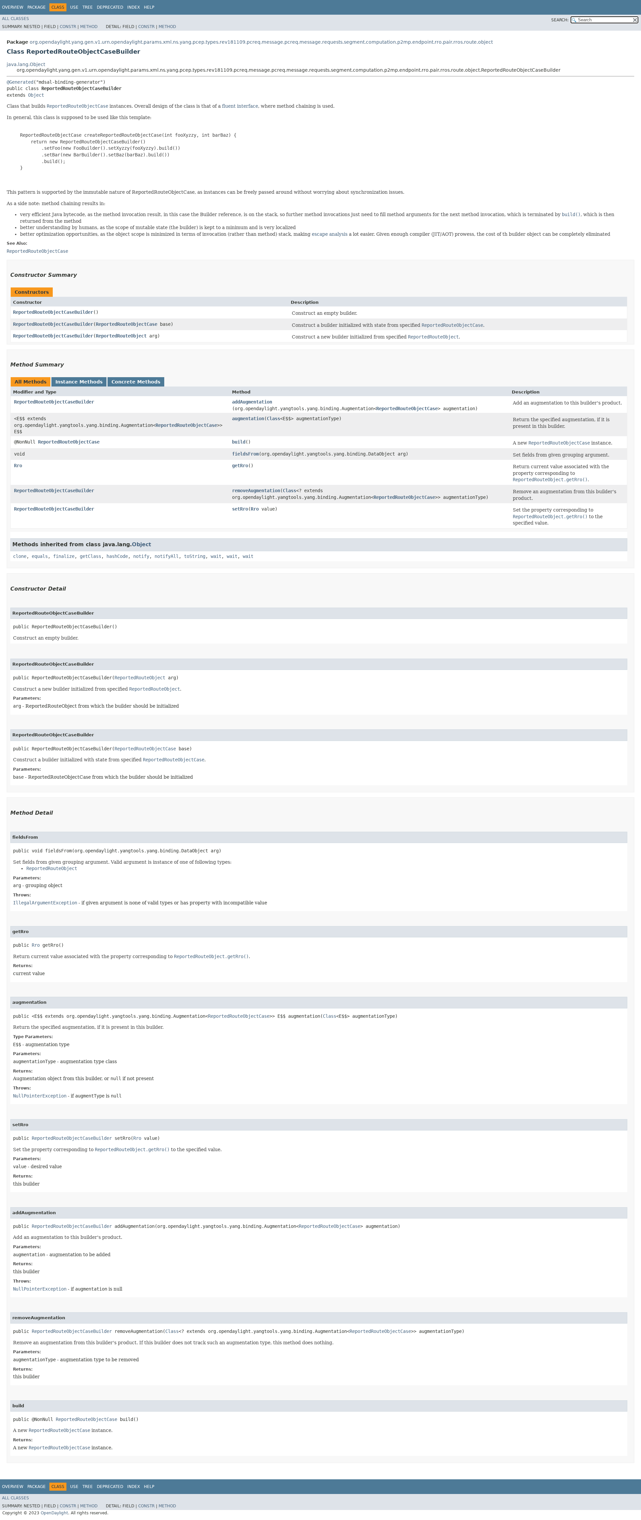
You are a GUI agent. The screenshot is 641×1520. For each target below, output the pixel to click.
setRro (240, 509)
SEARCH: (560, 20)
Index (133, 7)
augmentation (248, 418)
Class (273, 418)
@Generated (20, 82)
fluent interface (240, 106)
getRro (240, 465)
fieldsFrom (245, 454)
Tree (87, 7)
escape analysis (330, 234)
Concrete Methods (136, 382)
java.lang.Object (26, 64)
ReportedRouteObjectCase (126, 324)
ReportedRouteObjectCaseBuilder (53, 312)
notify (141, 556)
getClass (90, 556)
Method (88, 26)
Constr (68, 26)
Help (149, 7)
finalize (63, 556)
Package (36, 7)
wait (216, 556)
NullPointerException (39, 1095)
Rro (18, 465)
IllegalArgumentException (45, 902)
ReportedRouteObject (121, 335)
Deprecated (110, 7)
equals (40, 556)
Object (36, 95)
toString (194, 556)
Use (74, 7)
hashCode (117, 556)
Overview (12, 7)
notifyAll (167, 556)
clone (19, 556)
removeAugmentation (256, 490)
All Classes (15, 18)
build (238, 442)
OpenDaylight (54, 1513)
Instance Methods (78, 382)
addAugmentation (252, 402)
